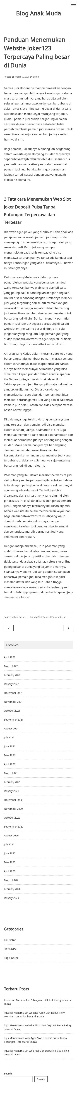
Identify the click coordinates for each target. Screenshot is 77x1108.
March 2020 (11, 880)
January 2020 (11, 898)
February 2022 (12, 675)
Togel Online (11, 957)
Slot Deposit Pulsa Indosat (52, 617)
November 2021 (13, 701)
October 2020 (12, 817)
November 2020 (13, 808)
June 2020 (9, 853)
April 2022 (9, 657)
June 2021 (9, 746)
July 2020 (9, 844)
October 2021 (12, 710)
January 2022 (11, 684)
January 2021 (11, 791)
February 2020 (12, 889)
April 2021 (9, 764)
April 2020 (9, 871)
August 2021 (11, 728)
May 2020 (9, 862)
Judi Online (19, 617)
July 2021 (9, 737)
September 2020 (13, 826)
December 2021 (13, 693)
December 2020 (13, 799)
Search (8, 1073)
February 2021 (12, 782)
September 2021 (13, 719)
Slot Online (10, 949)
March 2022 (11, 666)
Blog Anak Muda (38, 13)
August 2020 (11, 835)
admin (36, 76)
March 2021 (11, 773)
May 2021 (9, 755)
